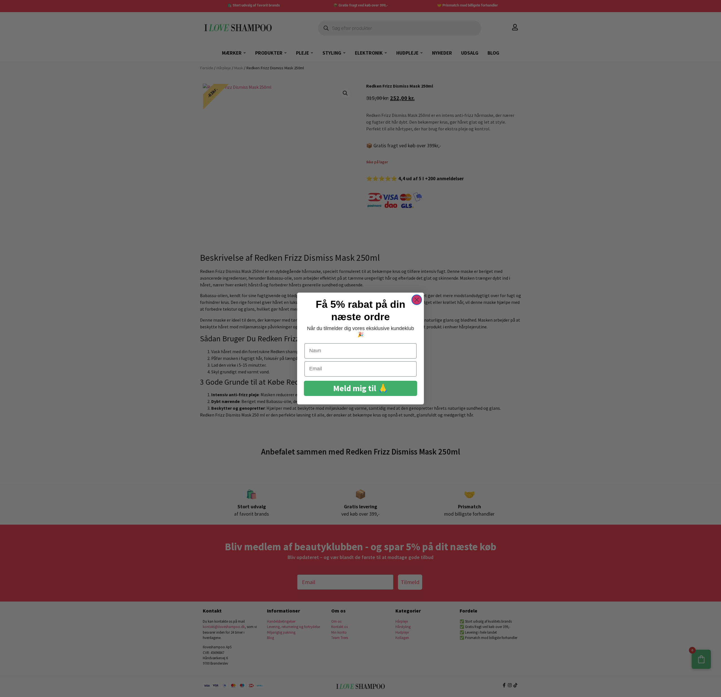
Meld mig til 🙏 (360, 388)
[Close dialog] (417, 300)
